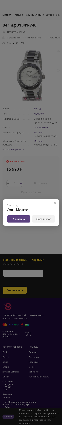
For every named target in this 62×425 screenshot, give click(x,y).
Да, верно (19, 219)
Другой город (43, 219)
